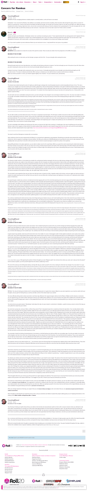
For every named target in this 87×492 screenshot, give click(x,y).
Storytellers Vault (63, 468)
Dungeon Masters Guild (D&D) (66, 462)
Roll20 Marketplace (9, 460)
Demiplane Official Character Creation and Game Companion (44, 455)
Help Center (45, 445)
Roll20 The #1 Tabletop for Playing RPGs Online (14, 455)
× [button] (85, 487)
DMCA (36, 445)
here (57, 487)
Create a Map (62, 457)
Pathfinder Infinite (63, 464)
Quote (14, 18)
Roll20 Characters (9, 459)
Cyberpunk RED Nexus (37, 465)
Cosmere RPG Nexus (37, 464)
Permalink (10, 18)
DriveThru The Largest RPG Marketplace (12, 465)
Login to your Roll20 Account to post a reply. (24, 437)
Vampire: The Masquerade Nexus (40, 460)
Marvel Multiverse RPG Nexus (39, 462)
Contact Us (40, 445)
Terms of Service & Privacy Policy (28, 445)
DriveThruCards (8, 471)
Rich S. (10, 32)
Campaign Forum (19, 11)
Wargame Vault (8, 472)
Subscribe (67, 2)
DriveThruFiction (9, 469)
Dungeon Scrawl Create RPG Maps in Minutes (66, 455)
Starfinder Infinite (63, 465)
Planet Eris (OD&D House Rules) (8, 11)
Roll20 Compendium (10, 462)
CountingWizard (13, 16)
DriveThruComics (9, 468)
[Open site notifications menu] (78, 2)
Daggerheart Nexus (36, 459)
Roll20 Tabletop (8, 457)
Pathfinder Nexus (36, 457)
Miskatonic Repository (64, 467)
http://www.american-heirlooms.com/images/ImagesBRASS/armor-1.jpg (50, 128)
